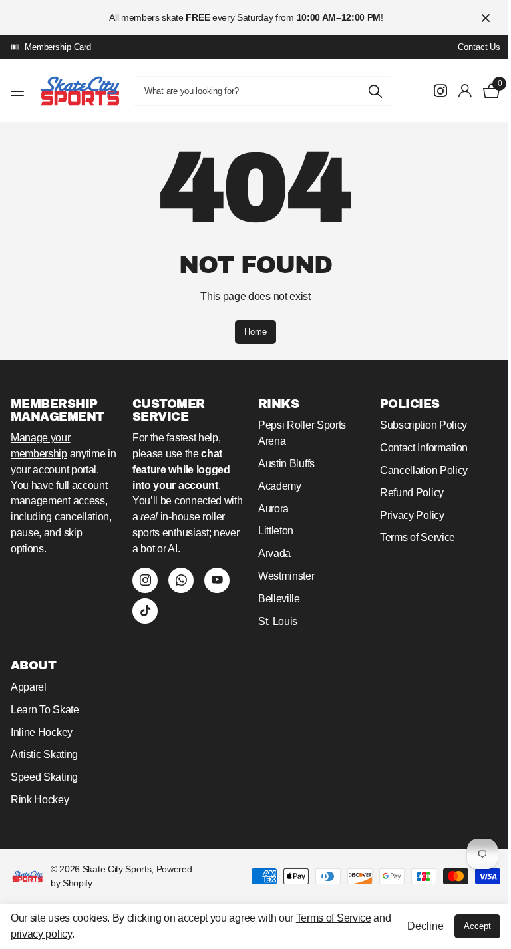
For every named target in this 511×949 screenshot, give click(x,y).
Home (255, 332)
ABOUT (33, 665)
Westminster (286, 576)
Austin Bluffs (286, 463)
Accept (477, 926)
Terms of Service (417, 537)
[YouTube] (217, 580)
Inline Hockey (42, 732)
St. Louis (277, 621)
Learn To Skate (45, 709)
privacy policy (41, 934)
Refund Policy (412, 492)
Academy (279, 486)
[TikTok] (145, 611)
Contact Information (424, 447)
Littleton (275, 530)
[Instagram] (145, 580)
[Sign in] (465, 91)
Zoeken (375, 91)
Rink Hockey (40, 799)
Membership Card (58, 47)
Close (485, 17)
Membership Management (57, 410)
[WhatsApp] (181, 580)
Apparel (29, 687)
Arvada (274, 553)
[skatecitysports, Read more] (441, 91)
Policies (410, 404)
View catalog (18, 91)
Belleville (279, 598)
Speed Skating (44, 777)
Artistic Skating (44, 754)
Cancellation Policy (424, 470)
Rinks (278, 404)
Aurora (273, 508)
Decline (425, 926)
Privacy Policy (412, 515)
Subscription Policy (423, 425)
